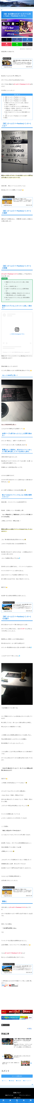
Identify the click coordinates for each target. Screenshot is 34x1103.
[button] (27, 44)
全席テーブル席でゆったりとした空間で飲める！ (17, 106)
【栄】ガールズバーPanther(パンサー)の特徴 (15, 100)
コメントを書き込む (17, 1076)
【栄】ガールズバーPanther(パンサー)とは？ (15, 97)
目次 (15, 94)
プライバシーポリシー (25, 1095)
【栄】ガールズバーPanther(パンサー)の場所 (15, 99)
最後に (6, 117)
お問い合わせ (17, 1097)
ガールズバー (6, 1025)
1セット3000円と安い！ (11, 104)
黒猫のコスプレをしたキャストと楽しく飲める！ (17, 102)
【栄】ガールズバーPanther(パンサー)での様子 (16, 115)
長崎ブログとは (9, 1095)
